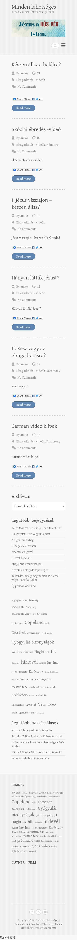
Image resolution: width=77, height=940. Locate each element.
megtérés (35, 679)
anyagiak (16, 600)
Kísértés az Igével (22, 552)
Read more (23, 108)
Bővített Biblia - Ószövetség (24, 607)
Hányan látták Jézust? (35, 278)
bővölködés (42, 614)
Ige (49, 663)
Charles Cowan (17, 623)
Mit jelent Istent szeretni (27, 564)
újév (33, 712)
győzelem (17, 652)
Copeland (34, 622)
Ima (55, 663)
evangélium (33, 633)
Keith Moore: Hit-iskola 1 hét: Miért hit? (37, 528)
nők (37, 687)
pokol (54, 687)
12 (38, 216)
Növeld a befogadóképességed (30, 570)
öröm (14, 712)
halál (47, 652)
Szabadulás (41, 695)
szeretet (31, 704)
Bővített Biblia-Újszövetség (24, 614)
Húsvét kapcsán (21, 558)
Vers (42, 704)
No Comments (27, 86)
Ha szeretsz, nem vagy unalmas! (31, 534)
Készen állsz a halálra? (36, 65)
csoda (47, 623)
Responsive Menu (63, 45)
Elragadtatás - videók (30, 80)
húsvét (42, 663)
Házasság (15, 663)
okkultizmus (46, 687)
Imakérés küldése (38, 758)
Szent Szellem (18, 705)
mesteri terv (19, 687)
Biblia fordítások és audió (36, 730)
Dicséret (19, 632)
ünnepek (40, 713)
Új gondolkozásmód (24, 586)
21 (38, 73)
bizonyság (33, 600)
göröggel (28, 652)
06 (38, 138)
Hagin (39, 652)
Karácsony (53, 371)
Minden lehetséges (34, 7)
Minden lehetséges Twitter (38, 912)
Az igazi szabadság (23, 540)
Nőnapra (52, 145)
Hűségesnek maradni (24, 546)
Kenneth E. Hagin (51, 672)
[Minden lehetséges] (38, 26)
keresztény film (20, 679)
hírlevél (29, 662)
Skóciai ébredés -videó (36, 129)
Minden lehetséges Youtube (45, 912)
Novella (32, 687)
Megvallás (46, 679)
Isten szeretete (19, 671)
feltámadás (47, 633)
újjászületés (24, 713)
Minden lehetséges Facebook (32, 912)
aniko (24, 73)
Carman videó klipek (34, 426)
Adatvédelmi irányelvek (28, 924)
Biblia (25, 600)
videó (51, 704)
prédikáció (20, 695)
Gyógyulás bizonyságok (33, 642)
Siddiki (31, 696)
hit (53, 651)
